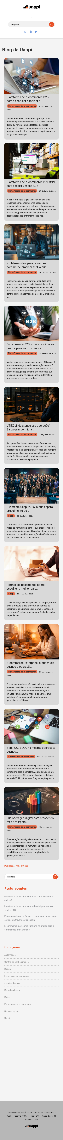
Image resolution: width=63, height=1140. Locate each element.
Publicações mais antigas (16, 866)
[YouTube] (31, 32)
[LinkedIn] (36, 32)
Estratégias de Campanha (16, 976)
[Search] (51, 24)
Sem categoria (11, 1011)
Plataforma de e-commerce (22, 106)
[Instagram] (25, 32)
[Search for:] (31, 24)
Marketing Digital (12, 990)
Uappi (11, 516)
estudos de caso (12, 983)
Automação (10, 955)
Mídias (7, 997)
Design (7, 969)
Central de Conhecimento (21, 757)
